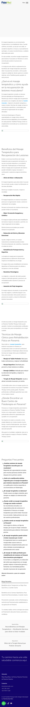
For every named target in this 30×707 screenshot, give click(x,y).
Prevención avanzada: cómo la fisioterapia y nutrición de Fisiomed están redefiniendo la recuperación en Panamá (15, 602)
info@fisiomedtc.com (7, 686)
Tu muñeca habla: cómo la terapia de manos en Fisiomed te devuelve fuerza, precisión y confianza (15, 612)
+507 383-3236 (6, 688)
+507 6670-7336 (6, 690)
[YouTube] (11, 703)
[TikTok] (8, 703)
